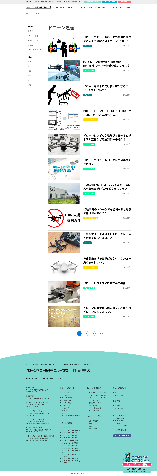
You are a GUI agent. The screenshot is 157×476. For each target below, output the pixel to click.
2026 (29, 62)
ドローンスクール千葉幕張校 (71, 440)
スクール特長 (66, 392)
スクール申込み (120, 415)
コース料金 (65, 395)
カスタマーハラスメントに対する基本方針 (122, 429)
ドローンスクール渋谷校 (69, 437)
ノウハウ (31, 45)
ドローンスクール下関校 (69, 445)
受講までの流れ (67, 405)
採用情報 (117, 423)
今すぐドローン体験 (137, 464)
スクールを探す (67, 427)
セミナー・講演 (93, 405)
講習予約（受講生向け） (122, 435)
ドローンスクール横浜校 (69, 435)
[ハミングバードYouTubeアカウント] (84, 371)
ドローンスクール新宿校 (69, 432)
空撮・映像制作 (93, 421)
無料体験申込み (120, 418)
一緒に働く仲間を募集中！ (92, 1)
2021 (29, 80)
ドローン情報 (33, 36)
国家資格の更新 (67, 400)
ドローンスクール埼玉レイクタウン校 (71, 455)
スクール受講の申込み (109, 1)
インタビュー (33, 40)
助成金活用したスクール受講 (97, 392)
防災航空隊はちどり (95, 403)
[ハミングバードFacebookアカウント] (74, 371)
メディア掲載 (119, 408)
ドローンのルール (35, 50)
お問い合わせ (119, 420)
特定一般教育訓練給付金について (71, 416)
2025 (29, 66)
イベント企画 (93, 428)
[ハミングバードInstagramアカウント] (79, 371)
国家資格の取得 (67, 397)
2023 (29, 71)
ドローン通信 (119, 395)
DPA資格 (64, 413)
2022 (29, 76)
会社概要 (117, 405)
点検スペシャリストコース (97, 397)
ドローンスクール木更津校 (70, 443)
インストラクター (67, 403)
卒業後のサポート (67, 408)
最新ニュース (119, 392)
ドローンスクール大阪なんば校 (71, 451)
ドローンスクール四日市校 (70, 448)
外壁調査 (91, 423)
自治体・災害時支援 (95, 408)
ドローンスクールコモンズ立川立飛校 (71, 461)
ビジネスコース (93, 400)
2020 (29, 85)
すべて (30, 31)
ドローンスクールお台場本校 (71, 430)
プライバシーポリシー (122, 425)
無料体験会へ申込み (124, 1)
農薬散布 (91, 426)
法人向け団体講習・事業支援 (97, 395)
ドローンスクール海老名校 (70, 458)
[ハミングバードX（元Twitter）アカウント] (88, 370)
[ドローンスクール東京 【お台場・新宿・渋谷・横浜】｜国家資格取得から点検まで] (38, 7)
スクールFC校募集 (94, 410)
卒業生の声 (65, 410)
